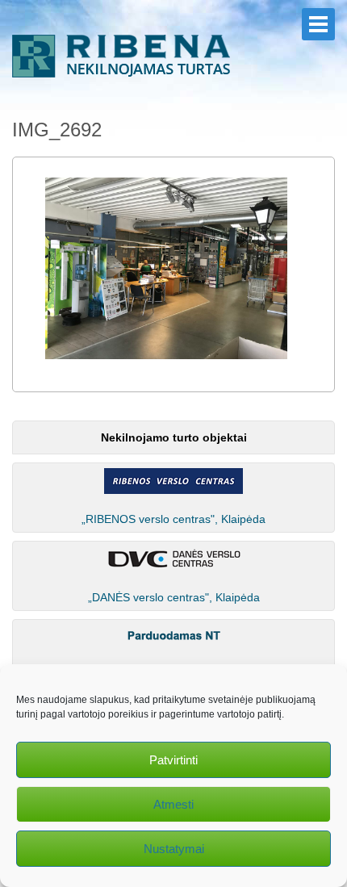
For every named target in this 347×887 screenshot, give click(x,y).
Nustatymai (174, 849)
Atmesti (173, 804)
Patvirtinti (173, 760)
